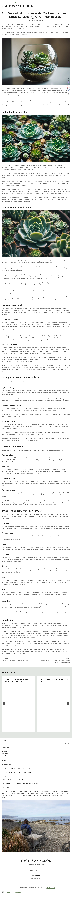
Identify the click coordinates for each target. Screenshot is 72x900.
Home (31, 870)
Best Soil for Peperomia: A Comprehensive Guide (15, 659)
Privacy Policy (10, 892)
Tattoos (4, 760)
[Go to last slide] (4, 703)
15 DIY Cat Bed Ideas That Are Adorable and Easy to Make (18, 780)
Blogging (4, 751)
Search (4, 740)
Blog (36, 870)
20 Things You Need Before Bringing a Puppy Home (16, 772)
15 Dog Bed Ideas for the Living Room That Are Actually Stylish (19, 776)
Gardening (36, 10)
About (40, 870)
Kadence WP (51, 888)
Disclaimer (18, 892)
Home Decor (5, 756)
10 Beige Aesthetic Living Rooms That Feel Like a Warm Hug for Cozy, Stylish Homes (54, 660)
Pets (3, 758)
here (25, 34)
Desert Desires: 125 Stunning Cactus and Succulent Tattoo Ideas (20, 783)
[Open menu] (68, 4)
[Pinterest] (3, 892)
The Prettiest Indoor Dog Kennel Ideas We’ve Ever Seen (17, 768)
